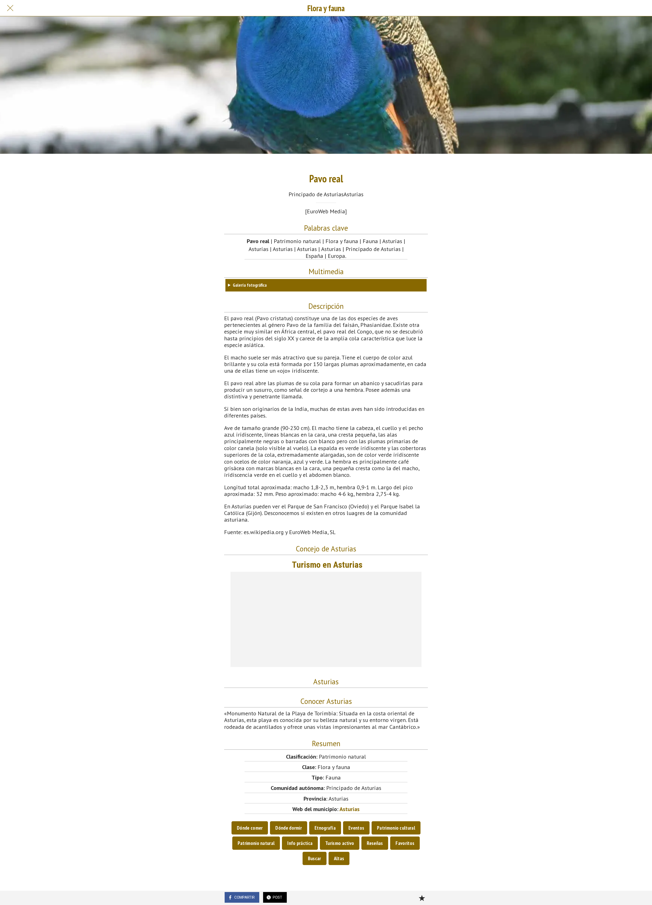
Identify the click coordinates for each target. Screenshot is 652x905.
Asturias (349, 809)
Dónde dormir (288, 828)
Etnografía (325, 828)
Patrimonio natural (256, 843)
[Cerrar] (10, 8)
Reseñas (375, 843)
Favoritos (405, 843)
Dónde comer (250, 828)
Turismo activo (339, 843)
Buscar (314, 858)
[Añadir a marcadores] (422, 898)
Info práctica (300, 843)
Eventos (356, 828)
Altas (339, 858)
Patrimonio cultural (396, 828)
